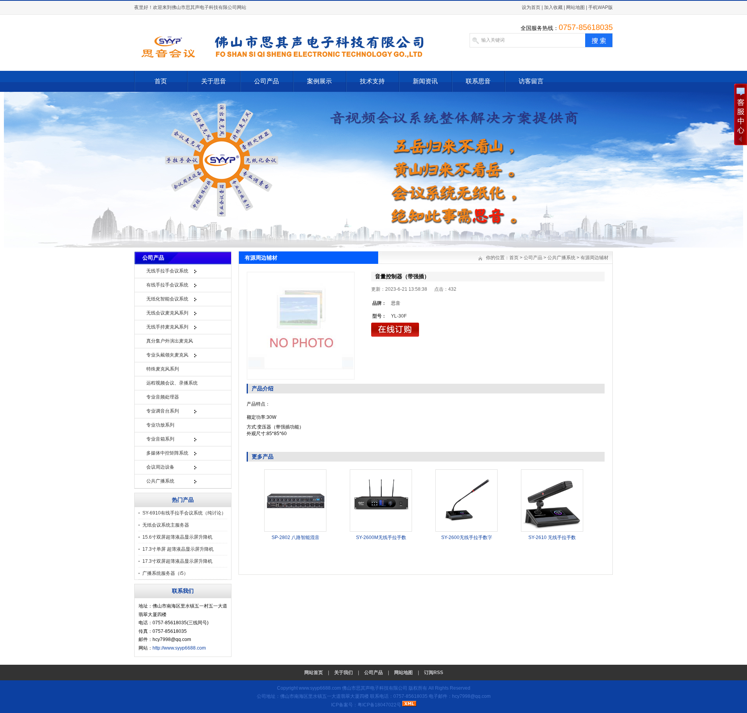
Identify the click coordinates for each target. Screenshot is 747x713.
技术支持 (372, 81)
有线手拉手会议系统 (167, 285)
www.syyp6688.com (320, 688)
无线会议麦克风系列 (167, 313)
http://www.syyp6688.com (179, 648)
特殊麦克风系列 (162, 369)
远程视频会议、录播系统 (172, 383)
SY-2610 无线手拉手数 (552, 537)
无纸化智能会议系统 (167, 299)
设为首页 (531, 7)
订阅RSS (433, 672)
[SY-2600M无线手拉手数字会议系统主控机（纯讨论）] (381, 530)
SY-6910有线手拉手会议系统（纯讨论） (184, 513)
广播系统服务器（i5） (165, 573)
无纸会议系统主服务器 (165, 525)
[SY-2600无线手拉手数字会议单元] (466, 530)
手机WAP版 (600, 7)
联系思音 (478, 81)
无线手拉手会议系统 (167, 271)
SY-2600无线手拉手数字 (466, 537)
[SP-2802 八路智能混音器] (295, 530)
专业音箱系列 (160, 439)
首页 (160, 81)
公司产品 (266, 81)
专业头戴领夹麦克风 (167, 355)
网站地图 (575, 7)
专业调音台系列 (162, 411)
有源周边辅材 (594, 257)
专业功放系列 (160, 425)
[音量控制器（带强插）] (301, 326)
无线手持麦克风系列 (167, 327)
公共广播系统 (160, 481)
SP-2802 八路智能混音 (295, 537)
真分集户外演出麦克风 (169, 341)
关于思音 (213, 81)
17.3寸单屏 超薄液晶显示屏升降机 (178, 549)
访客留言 (531, 81)
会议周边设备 (160, 467)
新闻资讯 (425, 81)
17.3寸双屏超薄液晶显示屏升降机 (177, 561)
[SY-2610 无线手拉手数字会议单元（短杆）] (552, 530)
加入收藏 (553, 7)
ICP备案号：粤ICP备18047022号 (366, 705)
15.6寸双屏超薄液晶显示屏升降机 (177, 537)
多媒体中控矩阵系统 (167, 453)
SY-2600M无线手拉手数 (381, 537)
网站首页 (313, 672)
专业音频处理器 (162, 397)
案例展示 (319, 81)
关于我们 (343, 672)
